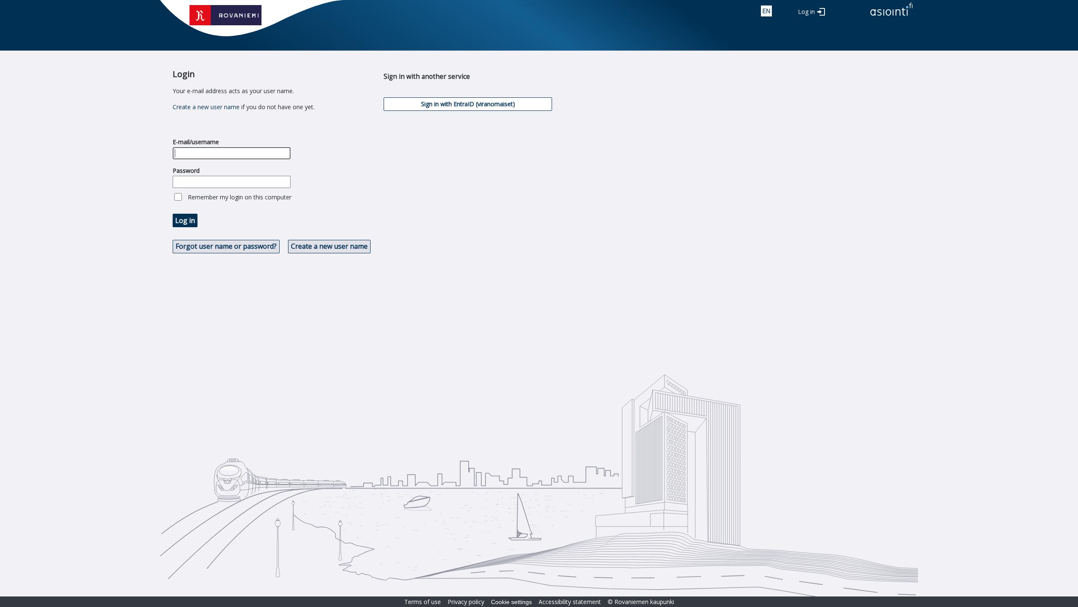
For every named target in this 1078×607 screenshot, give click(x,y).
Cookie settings (511, 602)
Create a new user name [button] (329, 246)
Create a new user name (206, 107)
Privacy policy (466, 602)
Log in (806, 12)
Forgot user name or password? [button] (226, 246)
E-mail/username (196, 142)
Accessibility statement (570, 602)
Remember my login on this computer (239, 197)
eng (766, 11)
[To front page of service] (891, 16)
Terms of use (422, 602)
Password (186, 171)
